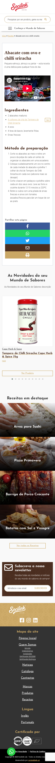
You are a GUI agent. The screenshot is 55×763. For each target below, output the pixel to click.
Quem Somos (27, 644)
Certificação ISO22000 (27, 656)
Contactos (27, 677)
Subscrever (40, 588)
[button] (47, 120)
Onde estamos (27, 651)
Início (4, 36)
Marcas (27, 686)
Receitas (11, 36)
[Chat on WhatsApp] (11, 751)
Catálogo (28, 671)
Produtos (27, 693)
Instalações (27, 654)
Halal (4, 361)
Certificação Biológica (27, 659)
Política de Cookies (37, 751)
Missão (27, 648)
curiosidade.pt (34, 760)
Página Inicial (27, 638)
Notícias (27, 665)
